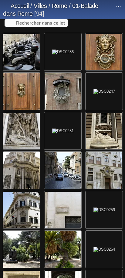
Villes (40, 5)
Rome (59, 5)
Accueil (20, 5)
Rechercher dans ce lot (40, 23)
